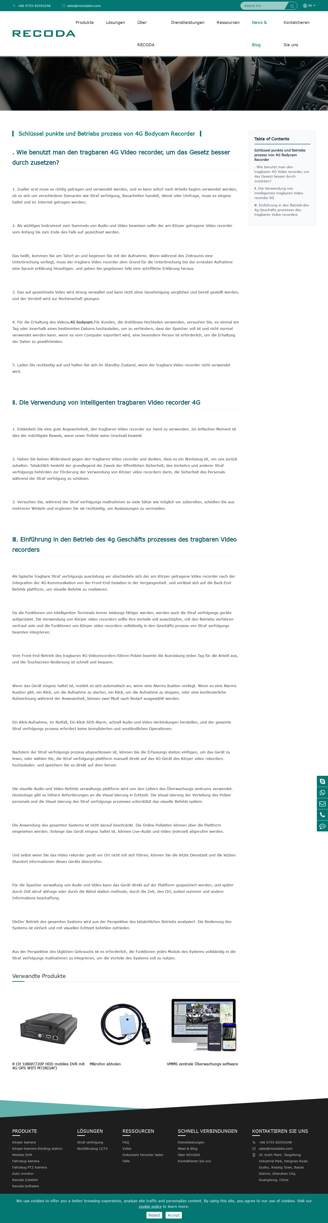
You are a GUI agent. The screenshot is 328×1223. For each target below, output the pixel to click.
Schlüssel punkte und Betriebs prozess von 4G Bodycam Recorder (279, 155)
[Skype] (322, 781)
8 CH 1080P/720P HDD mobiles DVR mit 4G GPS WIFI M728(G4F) (48, 1066)
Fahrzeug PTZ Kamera (29, 1167)
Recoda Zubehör (25, 1180)
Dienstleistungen (187, 22)
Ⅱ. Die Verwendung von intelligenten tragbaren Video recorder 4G (278, 193)
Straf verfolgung (90, 1142)
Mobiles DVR (22, 1155)
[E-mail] (322, 803)
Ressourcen (228, 22)
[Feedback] (322, 825)
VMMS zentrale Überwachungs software (202, 1064)
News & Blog (259, 33)
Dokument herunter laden (142, 1155)
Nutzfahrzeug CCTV (92, 1148)
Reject (154, 1215)
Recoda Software (25, 1186)
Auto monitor (23, 1173)
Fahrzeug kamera (25, 1161)
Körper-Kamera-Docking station (37, 1148)
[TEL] (322, 814)
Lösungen (115, 22)
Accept (174, 1215)
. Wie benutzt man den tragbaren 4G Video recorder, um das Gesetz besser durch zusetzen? (281, 174)
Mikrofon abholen (105, 1064)
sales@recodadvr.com (81, 6)
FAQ (125, 1142)
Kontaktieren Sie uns (296, 33)
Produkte (85, 22)
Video (126, 1148)
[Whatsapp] (322, 792)
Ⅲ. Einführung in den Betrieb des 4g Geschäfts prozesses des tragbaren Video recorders (281, 209)
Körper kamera (24, 1142)
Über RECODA (145, 33)
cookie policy (150, 1206)
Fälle (126, 1161)
